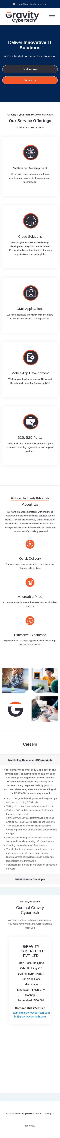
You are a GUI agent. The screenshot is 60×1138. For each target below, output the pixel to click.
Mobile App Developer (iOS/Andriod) (30, 760)
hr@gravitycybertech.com (30, 1016)
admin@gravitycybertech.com (32, 4)
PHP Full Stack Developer (30, 879)
